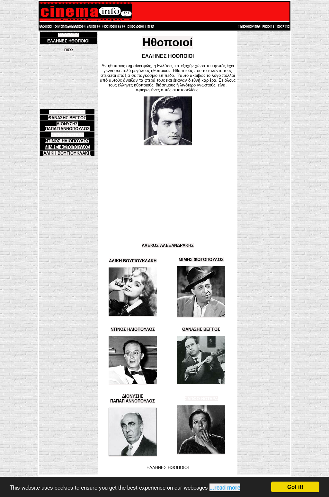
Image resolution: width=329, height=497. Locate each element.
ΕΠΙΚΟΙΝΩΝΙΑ (249, 26)
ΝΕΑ (150, 26)
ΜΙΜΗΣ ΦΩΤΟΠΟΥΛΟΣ (67, 147)
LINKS (267, 26)
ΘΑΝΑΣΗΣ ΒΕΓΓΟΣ (67, 117)
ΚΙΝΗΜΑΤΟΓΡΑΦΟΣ (69, 26)
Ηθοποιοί (167, 42)
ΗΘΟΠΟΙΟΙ (136, 26)
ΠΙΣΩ (68, 50)
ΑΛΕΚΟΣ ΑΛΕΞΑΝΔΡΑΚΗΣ (168, 245)
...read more (224, 487)
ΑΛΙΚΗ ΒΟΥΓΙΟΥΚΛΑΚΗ (67, 153)
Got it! (295, 487)
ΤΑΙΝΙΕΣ (93, 26)
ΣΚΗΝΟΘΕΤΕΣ (113, 26)
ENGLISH (282, 26)
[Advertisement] (68, 80)
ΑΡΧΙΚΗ (46, 26)
